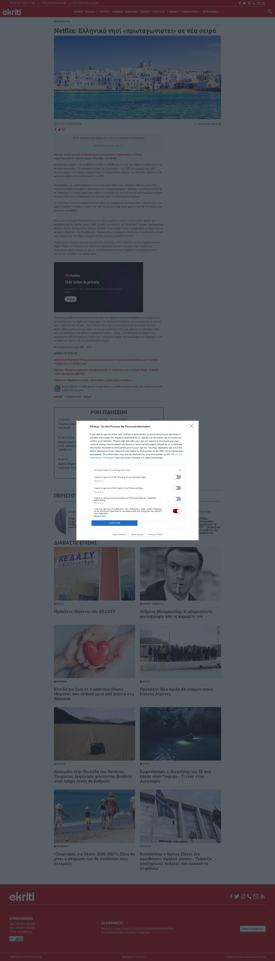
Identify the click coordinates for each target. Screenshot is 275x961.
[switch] (177, 477)
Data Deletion (119, 534)
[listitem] (137, 470)
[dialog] (137, 480)
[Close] (193, 427)
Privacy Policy (155, 534)
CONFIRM (114, 523)
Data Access (137, 534)
